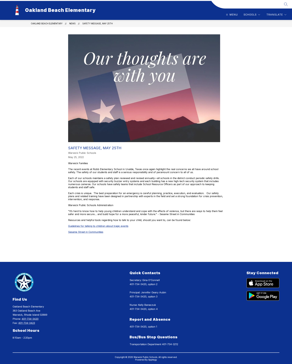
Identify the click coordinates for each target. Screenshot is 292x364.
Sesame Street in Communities (85, 231)
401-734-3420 (30, 318)
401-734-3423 (26, 322)
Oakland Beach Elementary (47, 23)
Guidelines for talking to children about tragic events (98, 226)
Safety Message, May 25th (97, 23)
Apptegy (152, 359)
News (72, 23)
